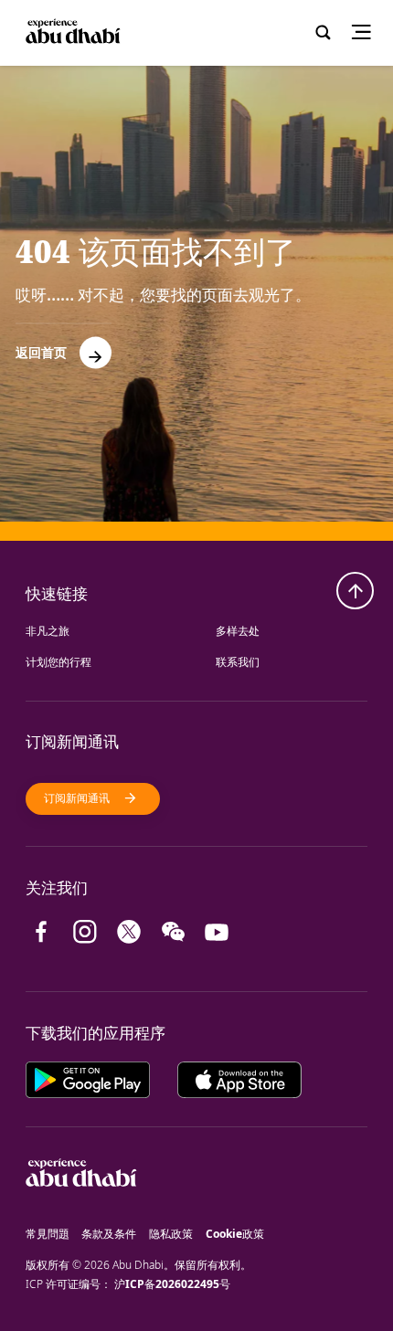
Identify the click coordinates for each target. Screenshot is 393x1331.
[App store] (239, 1078)
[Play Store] (102, 1078)
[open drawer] (367, 33)
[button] (64, 345)
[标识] (81, 1214)
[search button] (322, 33)
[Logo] (72, 32)
